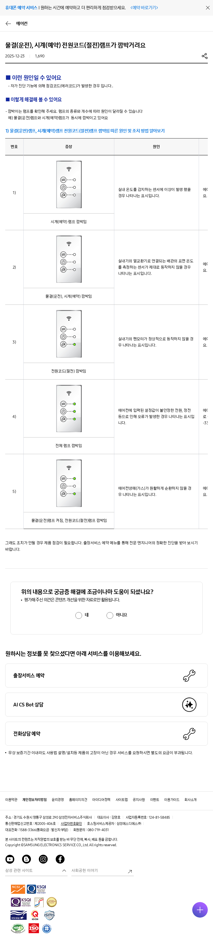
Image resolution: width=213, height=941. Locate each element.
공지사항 (139, 800)
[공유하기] (205, 56)
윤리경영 (58, 800)
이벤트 (154, 800)
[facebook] (60, 860)
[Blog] (26, 860)
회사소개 (190, 800)
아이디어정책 (101, 800)
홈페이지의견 (78, 800)
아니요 (121, 615)
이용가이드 (171, 800)
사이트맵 (122, 800)
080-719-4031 (98, 830)
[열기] (200, 910)
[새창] (18, 889)
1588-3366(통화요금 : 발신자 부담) (43, 830)
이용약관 (11, 800)
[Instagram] (43, 860)
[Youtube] (10, 860)
